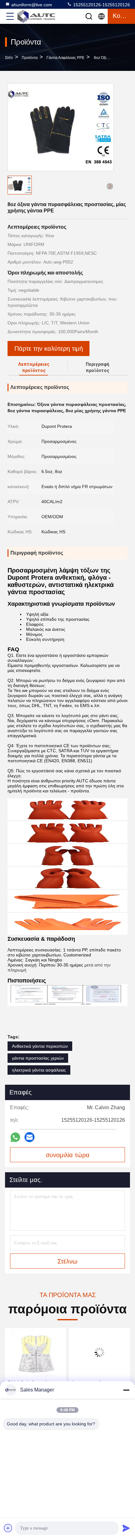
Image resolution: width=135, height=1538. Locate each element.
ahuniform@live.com (31, 4)
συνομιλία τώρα (67, 1155)
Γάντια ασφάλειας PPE (65, 58)
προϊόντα (30, 58)
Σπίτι (9, 58)
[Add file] (8, 1528)
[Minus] (126, 1390)
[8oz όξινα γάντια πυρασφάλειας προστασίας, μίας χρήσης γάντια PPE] (61, 127)
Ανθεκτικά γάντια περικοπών (40, 1046)
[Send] (126, 1528)
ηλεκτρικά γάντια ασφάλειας (39, 1069)
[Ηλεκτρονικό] (29, 1137)
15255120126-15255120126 (101, 4)
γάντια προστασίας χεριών (38, 1058)
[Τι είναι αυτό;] (15, 1137)
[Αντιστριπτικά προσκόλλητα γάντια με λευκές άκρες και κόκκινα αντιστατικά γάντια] (99, 1352)
